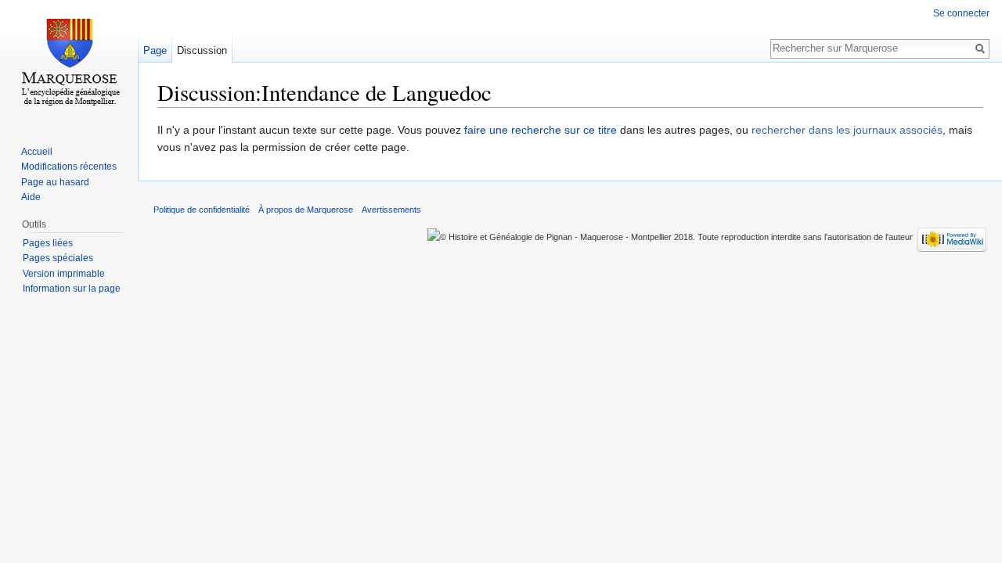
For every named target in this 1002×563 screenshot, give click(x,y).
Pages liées (48, 243)
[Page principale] (69, 62)
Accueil (36, 151)
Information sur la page (72, 288)
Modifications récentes (69, 166)
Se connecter (961, 13)
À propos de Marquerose (305, 209)
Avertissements (391, 209)
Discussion (202, 50)
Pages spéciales (58, 258)
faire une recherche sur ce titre (540, 130)
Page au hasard (55, 182)
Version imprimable (64, 273)
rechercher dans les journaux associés (847, 130)
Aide (31, 197)
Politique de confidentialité (201, 209)
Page (155, 50)
